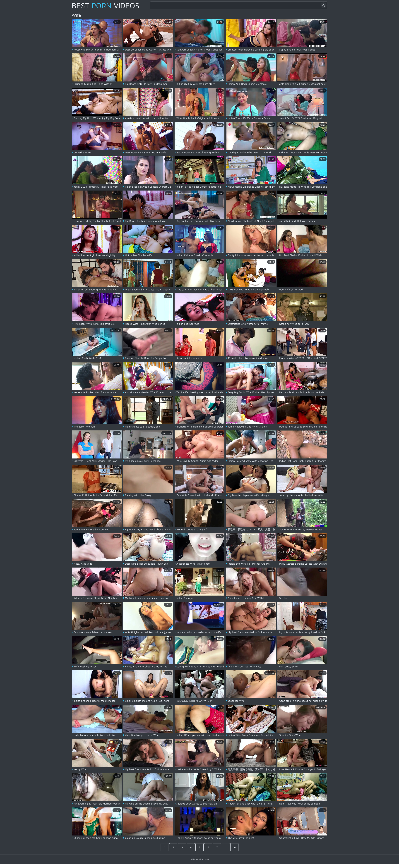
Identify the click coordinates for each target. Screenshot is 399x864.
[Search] (324, 5)
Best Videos (105, 5)
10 (234, 847)
